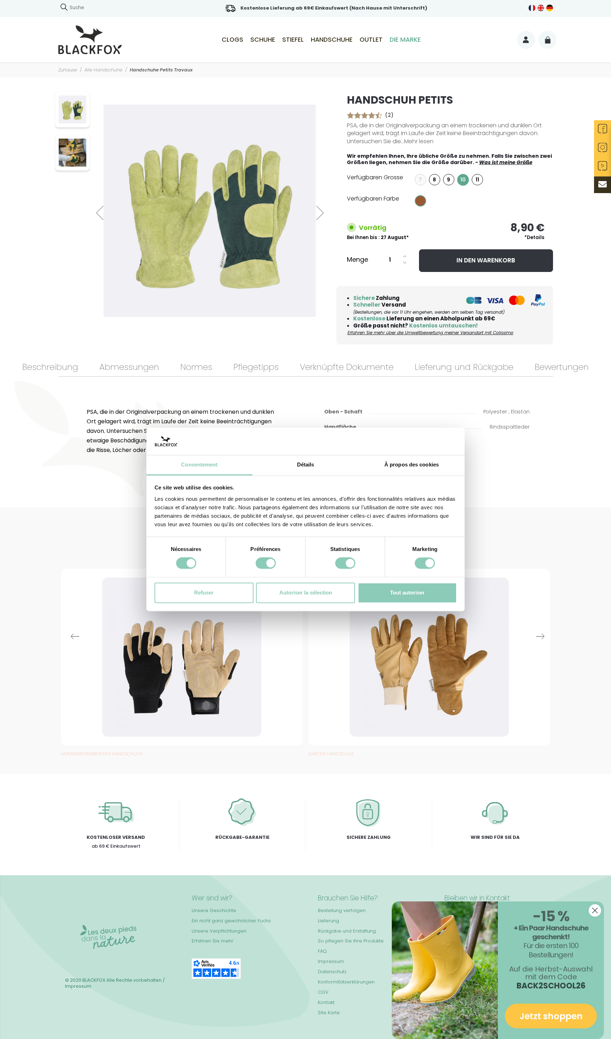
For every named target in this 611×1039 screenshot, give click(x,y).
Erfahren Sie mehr (212, 941)
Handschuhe (332, 39)
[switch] (266, 563)
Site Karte (329, 1012)
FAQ (322, 951)
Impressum (331, 961)
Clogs (232, 39)
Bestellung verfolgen (342, 910)
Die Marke (405, 39)
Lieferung (328, 920)
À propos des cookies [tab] (411, 465)
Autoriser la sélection (305, 593)
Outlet (371, 39)
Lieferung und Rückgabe (464, 367)
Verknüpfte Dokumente (347, 367)
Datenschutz (332, 971)
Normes (196, 367)
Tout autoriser (407, 593)
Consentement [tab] (199, 465)
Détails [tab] (305, 465)
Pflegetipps (256, 367)
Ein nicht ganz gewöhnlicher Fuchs (231, 920)
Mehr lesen (418, 141)
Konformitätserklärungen (346, 982)
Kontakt (326, 1002)
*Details (534, 237)
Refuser (204, 593)
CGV (323, 992)
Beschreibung (50, 367)
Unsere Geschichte (214, 910)
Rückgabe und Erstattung (347, 931)
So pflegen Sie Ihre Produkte (351, 941)
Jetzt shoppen (551, 1016)
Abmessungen (129, 367)
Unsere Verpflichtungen (219, 931)
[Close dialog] (595, 910)
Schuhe (262, 39)
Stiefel (293, 39)
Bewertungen (562, 367)
